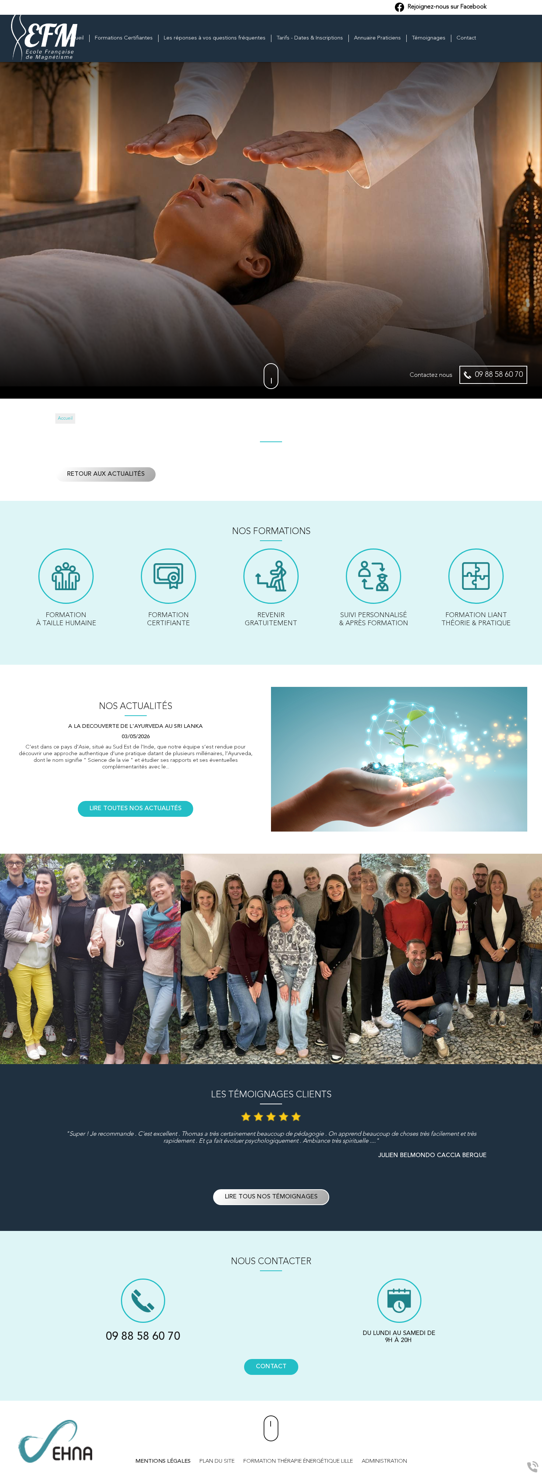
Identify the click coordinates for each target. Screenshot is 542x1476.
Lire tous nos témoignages (271, 1197)
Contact (466, 38)
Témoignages (428, 38)
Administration (384, 1461)
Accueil (75, 38)
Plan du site (216, 1461)
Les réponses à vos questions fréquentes (214, 38)
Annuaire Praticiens (377, 38)
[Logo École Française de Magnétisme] (44, 38)
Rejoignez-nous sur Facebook (446, 7)
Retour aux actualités (106, 474)
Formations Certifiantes (124, 38)
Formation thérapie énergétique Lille (298, 1461)
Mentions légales (163, 1461)
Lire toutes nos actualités (135, 809)
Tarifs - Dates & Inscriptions (310, 38)
